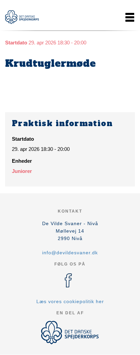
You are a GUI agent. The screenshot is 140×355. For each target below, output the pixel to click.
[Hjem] (22, 17)
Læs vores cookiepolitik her (70, 301)
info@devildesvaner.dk (70, 252)
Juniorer (22, 171)
